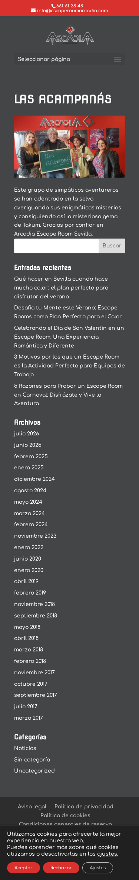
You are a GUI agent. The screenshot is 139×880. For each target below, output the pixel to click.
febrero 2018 (30, 661)
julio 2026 (26, 433)
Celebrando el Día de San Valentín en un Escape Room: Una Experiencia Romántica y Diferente (69, 337)
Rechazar (61, 867)
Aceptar (23, 867)
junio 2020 (27, 559)
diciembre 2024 (34, 479)
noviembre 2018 (34, 604)
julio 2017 (25, 706)
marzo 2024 (29, 513)
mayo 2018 (27, 627)
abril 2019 (26, 581)
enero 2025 (29, 467)
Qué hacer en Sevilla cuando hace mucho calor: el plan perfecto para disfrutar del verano (61, 287)
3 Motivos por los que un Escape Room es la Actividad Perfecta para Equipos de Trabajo (69, 365)
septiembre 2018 (35, 616)
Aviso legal (32, 806)
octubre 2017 (30, 684)
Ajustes (98, 867)
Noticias (25, 748)
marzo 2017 (28, 718)
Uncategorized (34, 771)
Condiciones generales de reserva (65, 824)
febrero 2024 (31, 524)
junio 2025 (28, 445)
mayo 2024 (28, 502)
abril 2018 (26, 638)
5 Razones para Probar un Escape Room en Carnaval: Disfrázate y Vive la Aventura (68, 395)
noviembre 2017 (34, 672)
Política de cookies (65, 815)
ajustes (107, 854)
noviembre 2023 (35, 536)
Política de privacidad (83, 806)
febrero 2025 (31, 456)
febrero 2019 (30, 593)
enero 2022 (28, 547)
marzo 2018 (28, 650)
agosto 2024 (30, 490)
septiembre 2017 (35, 695)
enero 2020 (28, 570)
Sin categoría (32, 760)
